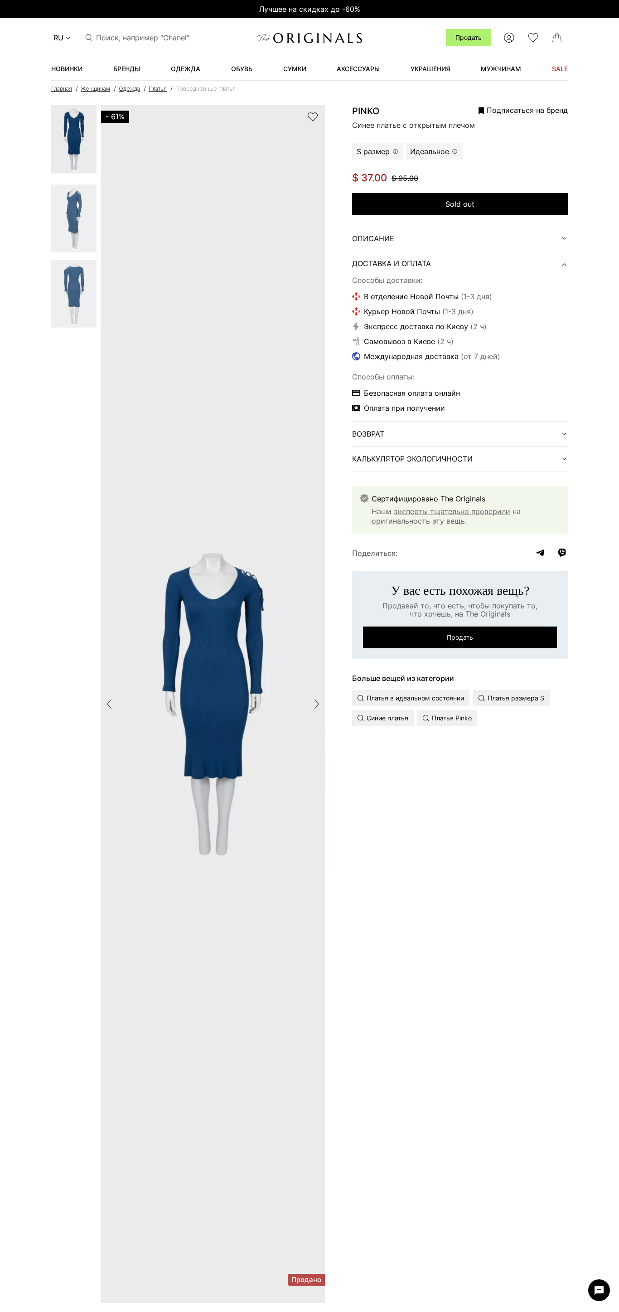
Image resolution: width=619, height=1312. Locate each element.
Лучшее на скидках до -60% (309, 9)
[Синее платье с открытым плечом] (74, 142)
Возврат (368, 433)
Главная (61, 88)
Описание (373, 238)
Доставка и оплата (391, 263)
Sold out (459, 204)
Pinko (365, 111)
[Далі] (317, 704)
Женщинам (95, 88)
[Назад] (109, 704)
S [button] (373, 151)
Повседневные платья (205, 88)
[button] (511, 110)
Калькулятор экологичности (412, 458)
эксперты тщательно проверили (452, 511)
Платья (158, 88)
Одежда (129, 88)
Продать (468, 37)
